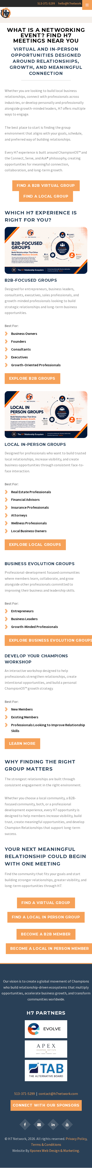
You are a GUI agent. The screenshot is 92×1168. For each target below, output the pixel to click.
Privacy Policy (76, 1138)
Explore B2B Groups (32, 378)
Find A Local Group (45, 196)
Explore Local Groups (35, 545)
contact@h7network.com (58, 1093)
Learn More (22, 743)
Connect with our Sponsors (46, 1105)
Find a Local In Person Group (46, 917)
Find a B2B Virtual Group (46, 185)
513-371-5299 (46, 3)
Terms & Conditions (46, 1144)
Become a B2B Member (46, 934)
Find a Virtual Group (45, 903)
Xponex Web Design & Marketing (54, 1150)
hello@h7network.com (73, 3)
